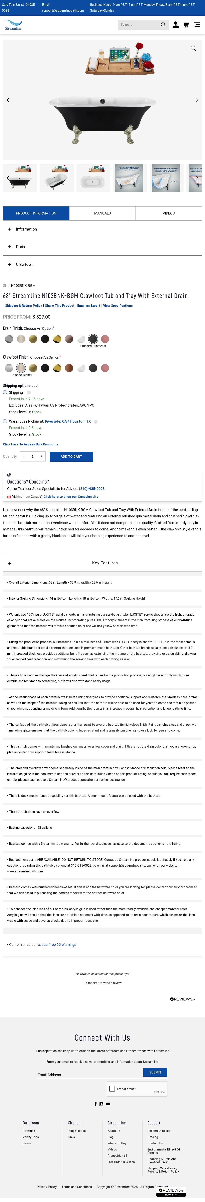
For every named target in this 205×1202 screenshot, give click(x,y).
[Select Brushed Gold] (33, 339)
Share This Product (59, 306)
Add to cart (71, 456)
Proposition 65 (117, 1155)
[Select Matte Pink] (105, 339)
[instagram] (101, 1104)
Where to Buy (117, 1143)
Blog (111, 1137)
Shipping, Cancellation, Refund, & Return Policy (163, 1170)
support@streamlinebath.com (63, 10)
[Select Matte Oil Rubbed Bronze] (69, 339)
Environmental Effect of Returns (164, 1151)
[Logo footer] (171, 1191)
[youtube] (108, 1104)
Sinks (71, 1137)
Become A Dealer (159, 1131)
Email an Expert (88, 306)
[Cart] (186, 24)
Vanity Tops (31, 1137)
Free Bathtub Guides (121, 1162)
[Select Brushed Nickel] (21, 339)
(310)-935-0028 (92, 489)
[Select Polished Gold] (57, 339)
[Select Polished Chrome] (9, 339)
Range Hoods (77, 1131)
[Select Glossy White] (81, 339)
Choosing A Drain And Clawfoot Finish (162, 1160)
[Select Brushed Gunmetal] (93, 339)
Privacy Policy (47, 1187)
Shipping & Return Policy (23, 306)
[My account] (176, 24)
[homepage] (13, 25)
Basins (27, 1143)
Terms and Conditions (76, 1187)
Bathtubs (29, 1131)
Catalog (153, 1137)
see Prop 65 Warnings (59, 944)
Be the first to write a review (103, 983)
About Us (114, 1131)
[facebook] (95, 1104)
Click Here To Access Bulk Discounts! (31, 444)
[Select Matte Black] (45, 339)
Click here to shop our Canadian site (71, 497)
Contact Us (155, 1143)
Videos (112, 1149)
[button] (197, 100)
